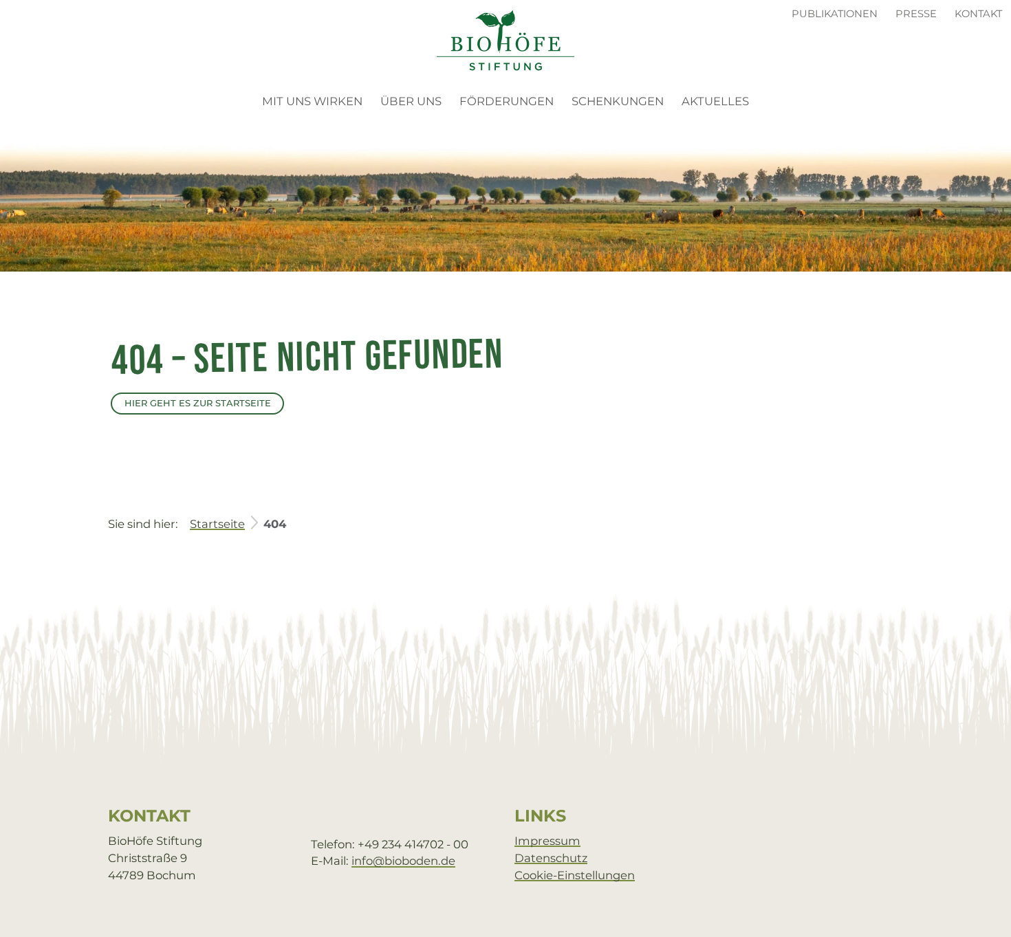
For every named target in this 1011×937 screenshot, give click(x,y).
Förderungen (506, 101)
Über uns (411, 101)
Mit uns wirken (312, 101)
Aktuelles (715, 101)
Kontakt (978, 14)
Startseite (217, 524)
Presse (916, 14)
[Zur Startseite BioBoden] (505, 39)
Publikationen (835, 14)
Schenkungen (618, 101)
